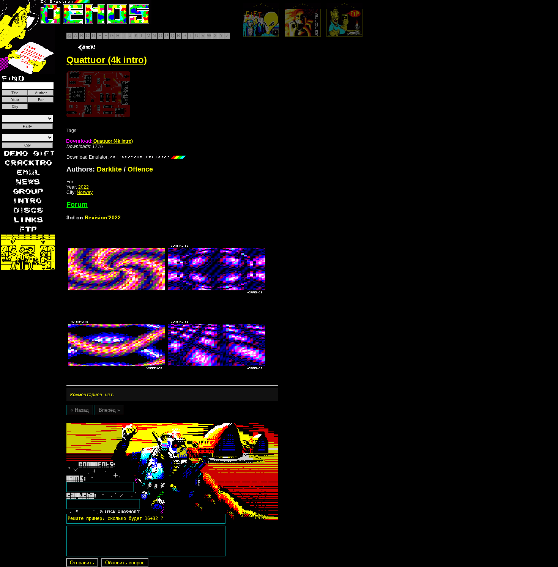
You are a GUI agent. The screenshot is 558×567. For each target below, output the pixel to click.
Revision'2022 (103, 217)
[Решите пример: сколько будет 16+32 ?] (114, 425)
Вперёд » (109, 410)
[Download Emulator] (148, 157)
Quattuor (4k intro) (112, 141)
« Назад (80, 410)
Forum (77, 204)
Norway (85, 192)
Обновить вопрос (125, 562)
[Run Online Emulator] (98, 94)
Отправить (82, 562)
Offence (140, 169)
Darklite (109, 169)
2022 (83, 187)
